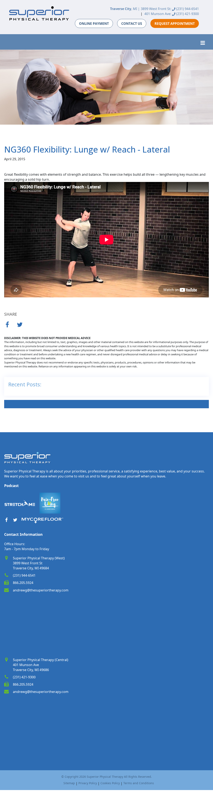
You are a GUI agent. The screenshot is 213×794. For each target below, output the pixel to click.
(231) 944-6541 (187, 8)
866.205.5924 (23, 582)
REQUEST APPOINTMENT (175, 23)
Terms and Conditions (138, 783)
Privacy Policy (87, 783)
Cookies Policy (110, 783)
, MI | (125, 8)
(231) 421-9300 (187, 13)
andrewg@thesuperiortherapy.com (40, 590)
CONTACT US (131, 23)
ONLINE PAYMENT (94, 23)
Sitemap (69, 783)
